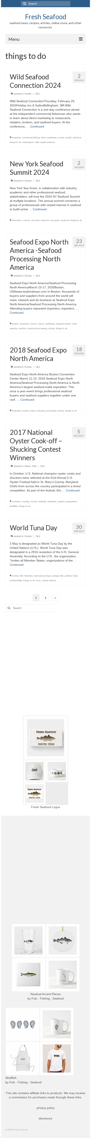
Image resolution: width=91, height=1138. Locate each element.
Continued (37, 126)
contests (16, 501)
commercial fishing (31, 137)
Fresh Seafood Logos (45, 807)
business (16, 137)
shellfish (14, 506)
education (17, 220)
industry (40, 411)
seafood (77, 137)
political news (71, 576)
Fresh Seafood (45, 16)
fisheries (29, 576)
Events (28, 180)
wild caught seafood (45, 142)
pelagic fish (57, 576)
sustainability (16, 580)
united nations (49, 580)
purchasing (51, 411)
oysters (61, 501)
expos (41, 324)
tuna (38, 580)
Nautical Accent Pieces (45, 994)
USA (34, 466)
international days (42, 576)
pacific (69, 137)
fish (21, 576)
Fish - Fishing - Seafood (48, 998)
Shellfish (11, 1078)
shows (51, 328)
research (45, 220)
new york (35, 220)
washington (28, 142)
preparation (71, 501)
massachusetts (63, 324)
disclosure (45, 1118)
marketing (50, 324)
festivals (42, 501)
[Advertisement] (45, 663)
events (61, 137)
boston (15, 324)
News (27, 466)
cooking (25, 501)
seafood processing (37, 328)
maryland (51, 501)
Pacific (28, 93)
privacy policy (46, 1108)
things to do (15, 142)
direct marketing (49, 137)
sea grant (55, 220)
